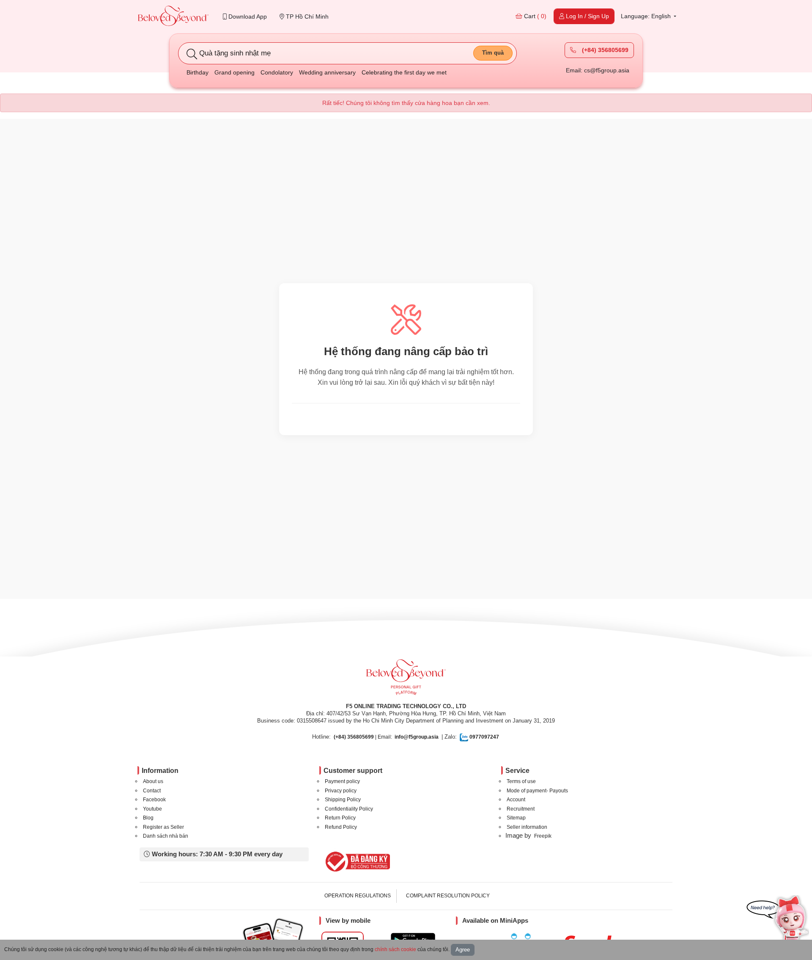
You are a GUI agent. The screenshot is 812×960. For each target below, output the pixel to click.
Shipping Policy (343, 800)
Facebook (154, 800)
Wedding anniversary (327, 72)
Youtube (152, 809)
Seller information (527, 827)
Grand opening (234, 72)
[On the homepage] (173, 16)
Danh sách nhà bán (165, 836)
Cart (534, 16)
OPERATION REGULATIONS (357, 896)
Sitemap (516, 818)
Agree (462, 949)
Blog (148, 818)
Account (516, 800)
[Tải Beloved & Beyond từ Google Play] (413, 939)
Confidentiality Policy (349, 809)
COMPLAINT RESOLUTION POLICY (448, 896)
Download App (247, 16)
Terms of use (521, 781)
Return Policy (340, 818)
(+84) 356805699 (604, 50)
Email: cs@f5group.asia (597, 70)
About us (153, 781)
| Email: (363, 737)
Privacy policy (341, 791)
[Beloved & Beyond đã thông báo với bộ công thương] (356, 861)
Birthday (197, 72)
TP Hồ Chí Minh (306, 16)
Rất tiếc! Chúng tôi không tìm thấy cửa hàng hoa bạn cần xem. (406, 102)
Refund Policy (341, 827)
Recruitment (521, 809)
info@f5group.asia (417, 737)
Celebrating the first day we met (404, 72)
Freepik (542, 836)
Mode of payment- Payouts (537, 791)
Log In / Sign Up (586, 16)
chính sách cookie (395, 949)
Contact (152, 791)
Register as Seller (163, 827)
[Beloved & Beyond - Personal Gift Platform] (406, 680)
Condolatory (277, 72)
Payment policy (342, 781)
